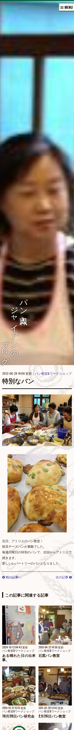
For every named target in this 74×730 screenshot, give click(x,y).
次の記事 (62, 577)
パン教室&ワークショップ (53, 373)
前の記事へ (13, 577)
